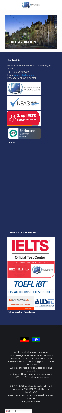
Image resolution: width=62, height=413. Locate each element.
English (12, 411)
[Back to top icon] (55, 406)
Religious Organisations (23, 41)
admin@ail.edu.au (24, 75)
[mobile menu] (57, 5)
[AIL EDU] (31, 5)
